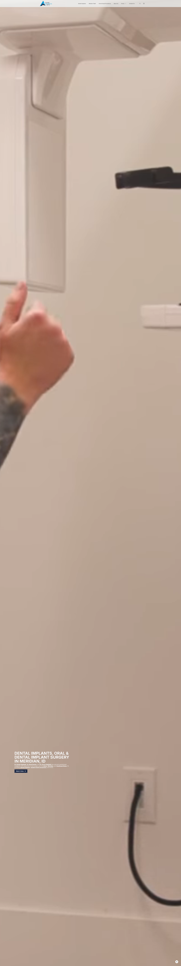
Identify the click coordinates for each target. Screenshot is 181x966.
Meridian (50, 766)
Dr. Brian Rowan (32, 764)
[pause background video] (176, 961)
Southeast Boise (62, 766)
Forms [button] (122, 3)
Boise (45, 766)
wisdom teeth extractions (38, 767)
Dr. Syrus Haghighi (45, 764)
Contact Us (132, 3)
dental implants (25, 767)
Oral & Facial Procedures (105, 3)
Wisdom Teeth (92, 3)
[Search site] (140, 3)
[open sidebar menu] (144, 3)
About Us (116, 3)
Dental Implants (82, 3)
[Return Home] (46, 3)
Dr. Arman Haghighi (20, 764)
